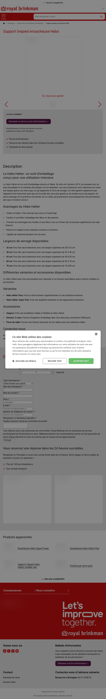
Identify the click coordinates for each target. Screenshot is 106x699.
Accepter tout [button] (81, 361)
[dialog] (53, 349)
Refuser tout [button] (55, 361)
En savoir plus (34, 354)
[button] (24, 361)
